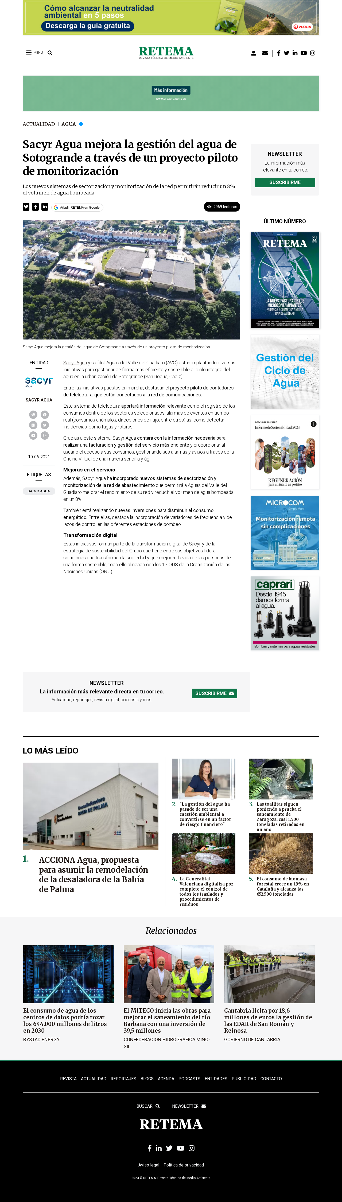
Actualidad (39, 124)
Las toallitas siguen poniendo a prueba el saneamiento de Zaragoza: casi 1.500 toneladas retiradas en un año (281, 817)
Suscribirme (285, 182)
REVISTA (68, 1078)
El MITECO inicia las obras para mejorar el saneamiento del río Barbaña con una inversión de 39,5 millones (167, 1020)
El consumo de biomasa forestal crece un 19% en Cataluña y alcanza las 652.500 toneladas (283, 886)
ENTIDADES (216, 1078)
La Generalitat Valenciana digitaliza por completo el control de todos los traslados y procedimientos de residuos (206, 891)
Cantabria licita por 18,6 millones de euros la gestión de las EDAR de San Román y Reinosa (268, 1020)
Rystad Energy (41, 1039)
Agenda (166, 1078)
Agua (68, 124)
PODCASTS (189, 1078)
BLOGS (147, 1078)
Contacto (271, 1078)
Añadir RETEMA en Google (80, 207)
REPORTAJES (123, 1078)
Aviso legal (148, 1165)
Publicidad (244, 1078)
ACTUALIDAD (93, 1078)
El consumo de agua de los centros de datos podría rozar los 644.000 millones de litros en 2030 (65, 1020)
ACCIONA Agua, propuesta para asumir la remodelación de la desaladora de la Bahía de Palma (93, 874)
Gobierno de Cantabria (252, 1039)
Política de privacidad (184, 1165)
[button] (26, 207)
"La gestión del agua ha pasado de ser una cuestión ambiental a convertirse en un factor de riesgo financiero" (205, 814)
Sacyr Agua (39, 400)
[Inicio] (168, 53)
